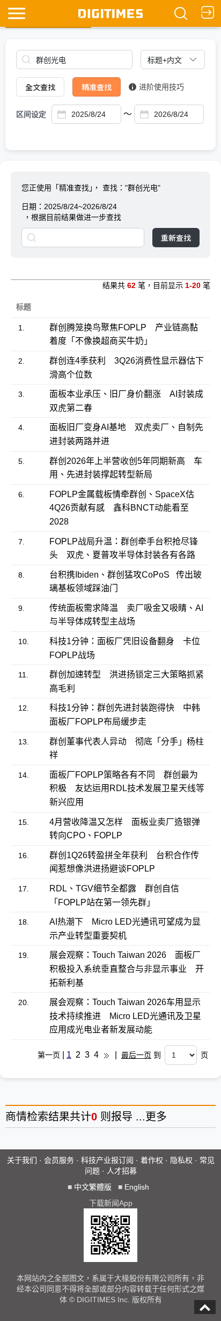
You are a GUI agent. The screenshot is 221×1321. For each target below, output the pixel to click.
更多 (156, 1117)
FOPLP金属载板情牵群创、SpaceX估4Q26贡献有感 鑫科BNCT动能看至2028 (121, 508)
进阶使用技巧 (161, 87)
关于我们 (22, 1160)
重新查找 (176, 237)
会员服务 (59, 1160)
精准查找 (97, 87)
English (136, 1187)
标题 (23, 306)
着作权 (152, 1160)
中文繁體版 (93, 1187)
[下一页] (106, 1055)
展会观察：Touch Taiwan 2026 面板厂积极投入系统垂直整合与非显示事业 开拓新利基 (126, 968)
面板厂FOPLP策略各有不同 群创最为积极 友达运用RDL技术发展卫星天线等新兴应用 (126, 788)
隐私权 (181, 1160)
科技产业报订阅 (107, 1160)
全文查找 (40, 87)
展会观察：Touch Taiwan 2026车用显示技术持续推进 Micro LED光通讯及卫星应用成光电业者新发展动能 (125, 1016)
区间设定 (31, 114)
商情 (16, 1117)
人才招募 (122, 1171)
